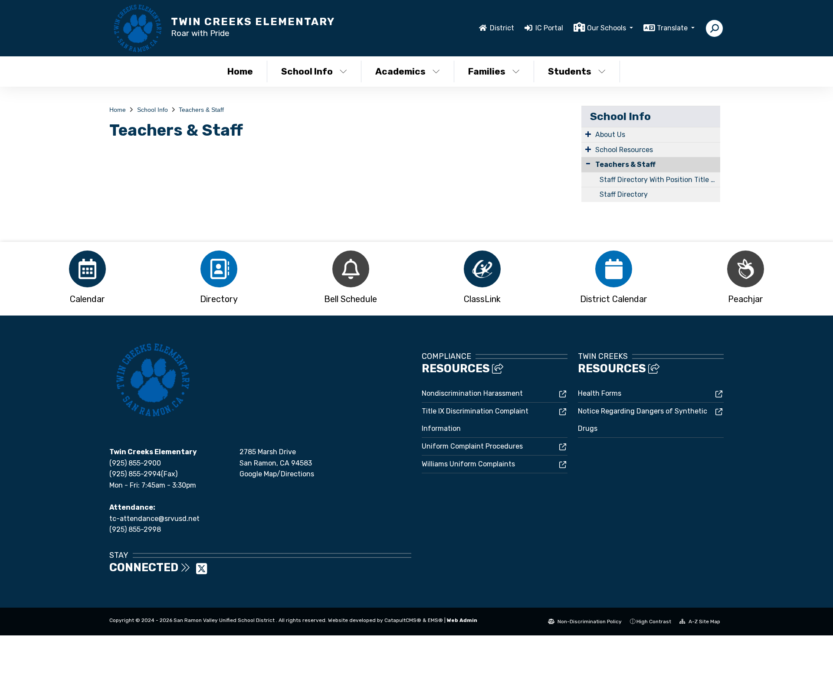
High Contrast (653, 621)
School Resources (624, 150)
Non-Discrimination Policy (589, 621)
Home (240, 71)
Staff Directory (624, 194)
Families (486, 71)
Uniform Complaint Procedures (472, 446)
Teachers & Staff (201, 109)
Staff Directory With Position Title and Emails (660, 180)
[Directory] (219, 269)
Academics (400, 71)
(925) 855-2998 (135, 529)
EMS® (435, 620)
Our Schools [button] (607, 28)
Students (569, 71)
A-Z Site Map (703, 621)
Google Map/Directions (276, 474)
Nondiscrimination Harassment (472, 393)
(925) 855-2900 (135, 463)
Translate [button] (673, 28)
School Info (307, 71)
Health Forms (599, 393)
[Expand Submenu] (588, 134)
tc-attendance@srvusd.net (154, 518)
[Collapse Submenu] (588, 163)
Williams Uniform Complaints (468, 464)
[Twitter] (201, 571)
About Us (610, 134)
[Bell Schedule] (351, 269)
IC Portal (549, 28)
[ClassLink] (482, 269)
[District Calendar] (614, 269)
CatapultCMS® (402, 620)
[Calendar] (87, 269)
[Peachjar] (746, 269)
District (502, 28)
